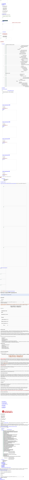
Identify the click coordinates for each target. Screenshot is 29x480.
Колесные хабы (24, 55)
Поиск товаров (2, 176)
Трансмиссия (8, 450)
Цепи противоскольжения (13, 454)
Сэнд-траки (25, 70)
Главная (2, 183)
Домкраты (18, 49)
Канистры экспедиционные (12, 183)
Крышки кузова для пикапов (14, 439)
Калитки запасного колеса (13, 436)
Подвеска (7, 443)
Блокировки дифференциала (24, 46)
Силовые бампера (25, 68)
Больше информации (2, 470)
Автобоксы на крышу (11, 44)
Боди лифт (22, 47)
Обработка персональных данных (13, 426)
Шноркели (7, 455)
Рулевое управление (11, 444)
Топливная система (10, 449)
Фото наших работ (6, 179)
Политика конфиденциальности (4, 426)
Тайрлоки (22, 71)
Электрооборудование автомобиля (16, 456)
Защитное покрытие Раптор (13, 434)
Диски (20, 48)
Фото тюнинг (4, 461)
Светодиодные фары (11, 445)
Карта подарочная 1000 (6, 171)
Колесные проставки (23, 56)
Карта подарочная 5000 (6, 138)
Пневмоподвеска (23, 63)
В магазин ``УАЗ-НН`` (5, 20)
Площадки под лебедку (24, 62)
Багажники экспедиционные (24, 45)
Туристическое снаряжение (6, 183)
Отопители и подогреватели (23, 61)
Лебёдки (7, 440)
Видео (4, 180)
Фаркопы (21, 79)
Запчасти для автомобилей (13, 435)
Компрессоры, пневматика (13, 438)
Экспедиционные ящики (24, 84)
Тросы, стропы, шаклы (12, 451)
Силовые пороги (25, 69)
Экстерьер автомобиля (11, 457)
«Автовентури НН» (6, 422)
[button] (3, 175)
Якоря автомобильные (26, 85)
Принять (6, 470)
